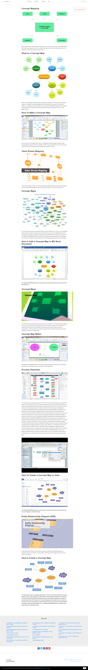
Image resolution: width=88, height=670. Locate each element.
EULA (75, 659)
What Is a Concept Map (33, 53)
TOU (81, 659)
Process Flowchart (31, 369)
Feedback (70, 659)
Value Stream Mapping (33, 151)
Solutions (37, 1)
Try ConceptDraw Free (80, 9)
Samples (43, 1)
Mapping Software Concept (12, 632)
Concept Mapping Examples (12, 634)
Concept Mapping (30, 8)
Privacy (78, 659)
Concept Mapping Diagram (38, 640)
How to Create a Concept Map (36, 557)
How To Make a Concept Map (36, 112)
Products (30, 1)
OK (84, 668)
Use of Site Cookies (46, 668)
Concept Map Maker (31, 333)
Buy (49, 1)
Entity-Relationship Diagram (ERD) (39, 516)
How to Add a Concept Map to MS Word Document (41, 242)
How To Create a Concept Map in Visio (40, 475)
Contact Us (66, 659)
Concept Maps (29, 190)
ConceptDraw (6, 1)
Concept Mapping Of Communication (40, 629)
